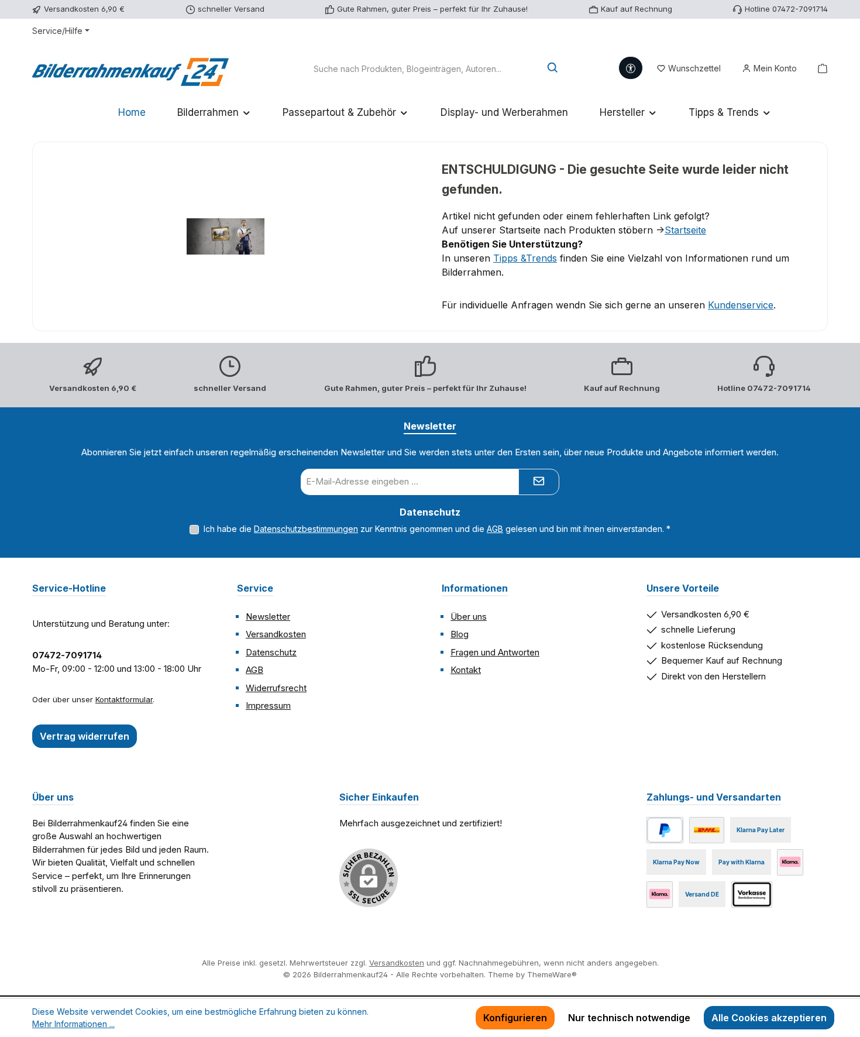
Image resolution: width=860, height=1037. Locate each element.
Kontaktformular (124, 699)
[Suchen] (553, 68)
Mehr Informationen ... (73, 1024)
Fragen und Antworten (494, 652)
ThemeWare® (552, 974)
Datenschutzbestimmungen (306, 529)
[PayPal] (664, 830)
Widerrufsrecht (276, 687)
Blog (459, 634)
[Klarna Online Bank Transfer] (790, 862)
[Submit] (538, 482)
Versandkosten (276, 634)
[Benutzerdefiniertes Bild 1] (706, 830)
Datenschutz (271, 652)
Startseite (685, 230)
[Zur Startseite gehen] (130, 68)
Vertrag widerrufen (84, 736)
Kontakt (465, 669)
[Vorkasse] (751, 894)
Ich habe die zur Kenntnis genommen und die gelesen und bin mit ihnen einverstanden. (437, 529)
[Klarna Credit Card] (659, 894)
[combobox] (407, 68)
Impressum (268, 705)
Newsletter (268, 616)
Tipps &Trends (525, 258)
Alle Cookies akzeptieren (769, 1018)
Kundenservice (740, 305)
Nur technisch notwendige (629, 1018)
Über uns (468, 616)
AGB (495, 529)
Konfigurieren (515, 1018)
